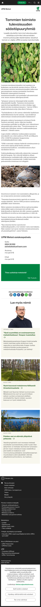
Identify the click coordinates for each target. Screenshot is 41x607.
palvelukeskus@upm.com (16, 246)
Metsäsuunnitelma (8, 513)
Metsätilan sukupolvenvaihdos (12, 515)
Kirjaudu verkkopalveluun (10, 505)
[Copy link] (11, 294)
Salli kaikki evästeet (20, 589)
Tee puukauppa (9, 483)
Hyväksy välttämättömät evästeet (20, 594)
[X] (22, 294)
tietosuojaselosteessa (24, 584)
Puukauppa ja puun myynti (10, 507)
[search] (34, 2)
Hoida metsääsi (9, 485)
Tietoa (6, 492)
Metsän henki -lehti (8, 526)
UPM (2, 549)
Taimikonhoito (6, 511)
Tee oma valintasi (20, 600)
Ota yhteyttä (8, 497)
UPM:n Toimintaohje (8, 555)
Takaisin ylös (9, 478)
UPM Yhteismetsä (7, 544)
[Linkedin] (14, 294)
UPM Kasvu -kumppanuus (12, 490)
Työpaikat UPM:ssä (8, 551)
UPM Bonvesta (7, 546)
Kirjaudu (22, 2)
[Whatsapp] (26, 294)
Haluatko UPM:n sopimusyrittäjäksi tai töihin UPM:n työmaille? (18, 535)
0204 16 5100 (10, 244)
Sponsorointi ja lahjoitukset (11, 553)
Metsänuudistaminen (9, 509)
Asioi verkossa (8, 488)
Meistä (6, 495)
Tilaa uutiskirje (6, 528)
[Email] (30, 294)
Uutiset (4, 523)
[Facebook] (18, 294)
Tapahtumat (6, 524)
